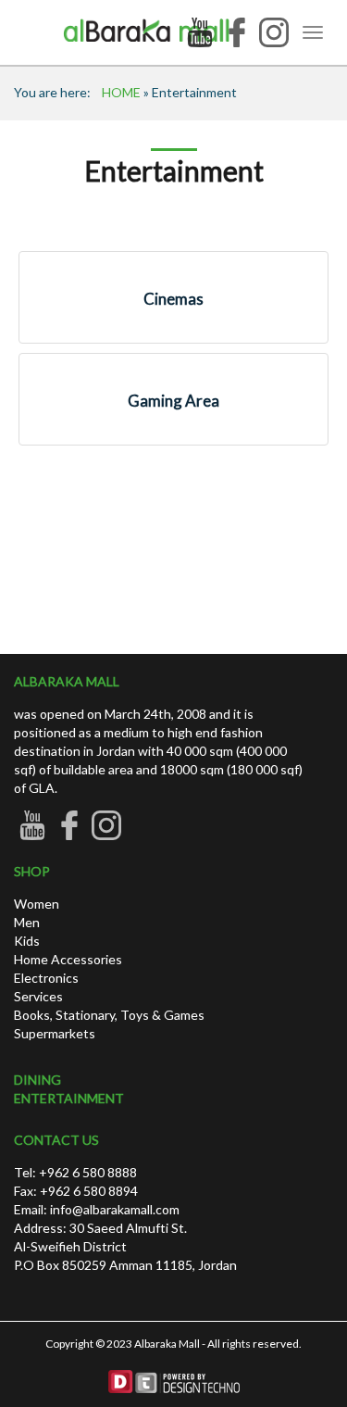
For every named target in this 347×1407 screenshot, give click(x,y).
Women (36, 903)
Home (121, 92)
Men (27, 922)
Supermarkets (54, 1033)
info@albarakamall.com (113, 1209)
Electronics (46, 978)
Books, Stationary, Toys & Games (109, 1015)
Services (38, 996)
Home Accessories (68, 959)
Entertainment (69, 1098)
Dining (37, 1079)
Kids (27, 940)
